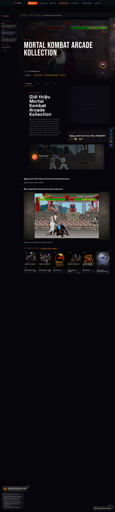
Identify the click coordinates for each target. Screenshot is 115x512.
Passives (5, 51)
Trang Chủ (44, 3)
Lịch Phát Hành (88, 3)
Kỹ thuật (46, 83)
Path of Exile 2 (5, 47)
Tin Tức (54, 3)
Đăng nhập (33, 3)
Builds (4, 49)
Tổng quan (29, 83)
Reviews (38, 83)
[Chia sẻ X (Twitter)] (111, 134)
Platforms (75, 3)
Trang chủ (24, 15)
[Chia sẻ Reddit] (111, 138)
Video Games (64, 3)
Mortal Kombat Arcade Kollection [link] (53, 15)
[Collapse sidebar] (16, 16)
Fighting (38, 15)
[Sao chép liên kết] (111, 141)
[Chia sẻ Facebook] (111, 130)
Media (54, 83)
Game (32, 15)
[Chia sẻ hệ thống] (111, 145)
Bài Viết (99, 3)
